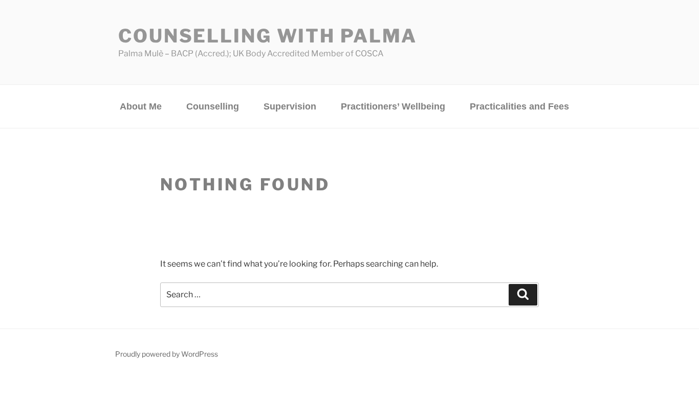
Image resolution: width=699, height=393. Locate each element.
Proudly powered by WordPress (166, 354)
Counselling (212, 106)
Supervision (290, 106)
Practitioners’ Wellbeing (393, 106)
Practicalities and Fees (519, 106)
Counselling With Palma (267, 36)
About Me (141, 106)
